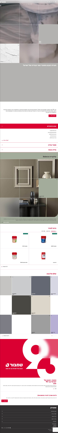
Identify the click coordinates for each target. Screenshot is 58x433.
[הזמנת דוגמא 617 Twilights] (32, 276)
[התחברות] (47, 2)
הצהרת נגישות (54, 426)
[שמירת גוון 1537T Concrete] (49, 315)
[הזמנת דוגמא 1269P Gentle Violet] (51, 276)
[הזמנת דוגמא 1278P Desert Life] (51, 315)
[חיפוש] (53, 2)
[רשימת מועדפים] (51, 2)
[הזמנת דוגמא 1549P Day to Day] (32, 296)
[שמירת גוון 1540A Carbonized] (30, 296)
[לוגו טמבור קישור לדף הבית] (4, 1)
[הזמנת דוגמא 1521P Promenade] (12, 276)
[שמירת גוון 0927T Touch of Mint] (56, 179)
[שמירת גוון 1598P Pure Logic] (10, 276)
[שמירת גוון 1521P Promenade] (30, 276)
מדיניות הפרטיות (54, 423)
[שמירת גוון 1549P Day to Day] (49, 296)
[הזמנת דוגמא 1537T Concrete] (32, 315)
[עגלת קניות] (49, 2)
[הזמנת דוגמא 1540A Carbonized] (12, 296)
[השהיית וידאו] (0, 5)
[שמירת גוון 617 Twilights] (49, 276)
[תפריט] (55, 2)
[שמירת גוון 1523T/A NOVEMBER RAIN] (10, 315)
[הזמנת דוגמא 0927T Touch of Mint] (39, 179)
